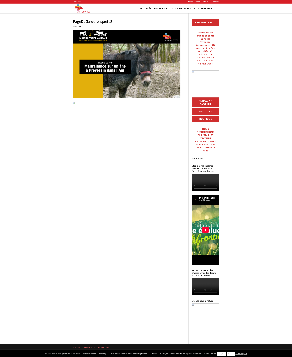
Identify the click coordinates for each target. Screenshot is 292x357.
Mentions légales (104, 347)
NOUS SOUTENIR (205, 9)
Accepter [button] (221, 354)
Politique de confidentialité (84, 347)
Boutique (198, 2)
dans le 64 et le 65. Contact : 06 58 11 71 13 (205, 139)
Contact (205, 2)
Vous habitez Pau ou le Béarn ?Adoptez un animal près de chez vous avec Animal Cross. (205, 48)
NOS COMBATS (160, 9)
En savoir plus (241, 354)
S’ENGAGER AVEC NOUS (182, 9)
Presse (190, 2)
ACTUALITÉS (145, 9)
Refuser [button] (231, 354)
